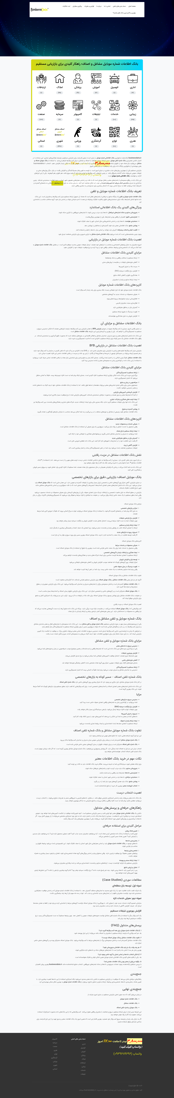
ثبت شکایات (66, 6)
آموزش (83, 1051)
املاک (83, 1059)
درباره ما (98, 6)
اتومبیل (83, 1048)
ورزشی (55, 1061)
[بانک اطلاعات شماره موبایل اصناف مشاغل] (40, 9)
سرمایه (55, 1042)
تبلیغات (83, 1074)
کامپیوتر (54, 1039)
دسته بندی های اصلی (119, 6)
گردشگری (54, 1057)
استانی (55, 1069)
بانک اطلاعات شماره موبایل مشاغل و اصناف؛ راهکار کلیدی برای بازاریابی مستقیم (87, 64)
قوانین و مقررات (89, 6)
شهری (55, 1065)
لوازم (55, 1054)
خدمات (83, 1070)
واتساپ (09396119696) (127, 1054)
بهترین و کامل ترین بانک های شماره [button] (125, 13)
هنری (55, 1050)
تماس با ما (107, 6)
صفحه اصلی (132, 6)
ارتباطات (82, 1063)
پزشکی (83, 1055)
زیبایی (83, 1066)
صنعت (55, 1046)
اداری (83, 1044)
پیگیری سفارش (77, 6)
